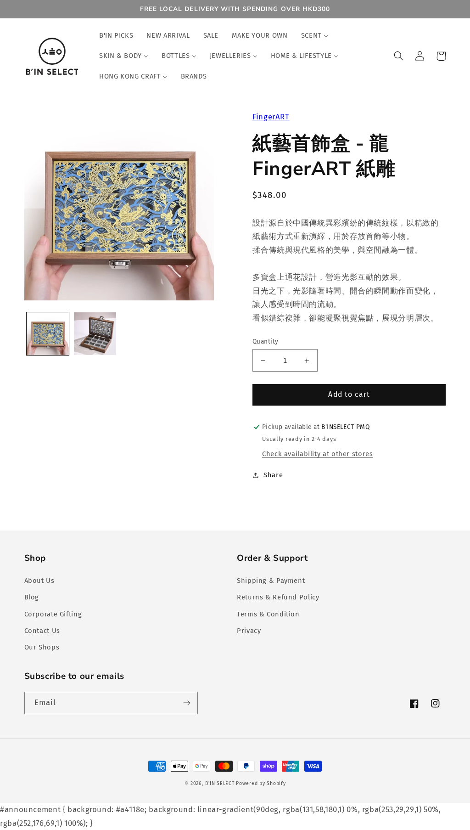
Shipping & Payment (271, 580)
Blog (31, 597)
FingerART (271, 116)
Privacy (249, 631)
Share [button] (273, 475)
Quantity (265, 341)
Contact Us (42, 631)
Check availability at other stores (317, 454)
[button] (398, 56)
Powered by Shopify (260, 783)
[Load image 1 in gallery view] (48, 333)
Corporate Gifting (53, 614)
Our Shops (42, 647)
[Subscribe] (186, 703)
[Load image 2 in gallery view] (95, 333)
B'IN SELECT (219, 783)
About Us (39, 580)
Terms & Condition (268, 614)
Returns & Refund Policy (278, 597)
